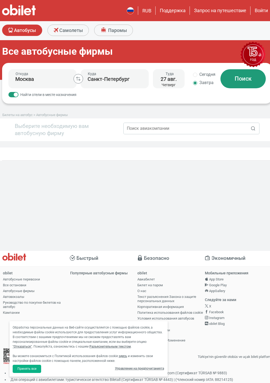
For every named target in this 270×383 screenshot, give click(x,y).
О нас (141, 291)
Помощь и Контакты (153, 330)
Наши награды (149, 324)
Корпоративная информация (160, 307)
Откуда (22, 74)
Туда (170, 74)
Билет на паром (150, 285)
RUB (146, 10)
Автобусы (24, 30)
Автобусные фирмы (19, 291)
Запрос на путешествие (220, 10)
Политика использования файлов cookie (170, 313)
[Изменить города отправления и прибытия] (78, 79)
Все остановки (14, 285)
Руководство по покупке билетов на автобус (32, 305)
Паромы (117, 30)
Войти (261, 10)
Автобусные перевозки (21, 279)
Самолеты (70, 30)
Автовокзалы (13, 297)
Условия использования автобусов (165, 318)
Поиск (243, 78)
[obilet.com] (31, 14)
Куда (92, 74)
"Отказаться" (22, 346)
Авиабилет (146, 279)
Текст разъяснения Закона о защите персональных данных (166, 299)
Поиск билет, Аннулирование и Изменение (161, 338)
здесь (123, 356)
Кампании (11, 313)
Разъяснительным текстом (110, 346)
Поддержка (173, 10)
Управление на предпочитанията (139, 368)
